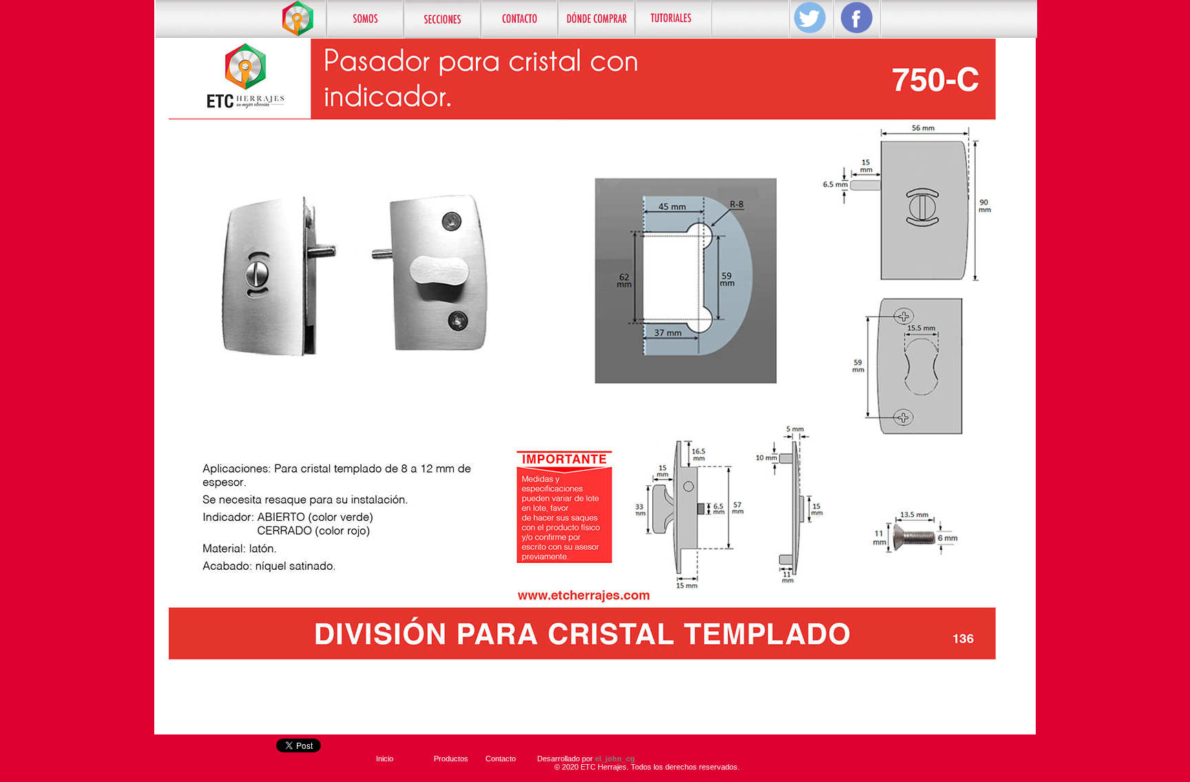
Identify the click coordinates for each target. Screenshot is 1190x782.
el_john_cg (615, 758)
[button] (442, 19)
